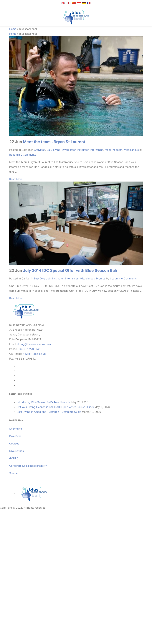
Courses (14, 443)
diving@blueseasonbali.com (34, 344)
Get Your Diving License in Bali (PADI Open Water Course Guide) (55, 406)
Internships (96, 149)
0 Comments (28, 154)
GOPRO (14, 458)
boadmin (14, 154)
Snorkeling (15, 428)
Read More (15, 179)
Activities (39, 149)
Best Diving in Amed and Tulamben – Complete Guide (49, 411)
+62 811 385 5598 (34, 353)
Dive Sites (15, 436)
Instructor (82, 149)
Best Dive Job (42, 278)
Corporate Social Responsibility (28, 465)
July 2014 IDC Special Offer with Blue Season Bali (70, 270)
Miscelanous (131, 149)
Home (12, 28)
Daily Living (53, 149)
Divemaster (68, 149)
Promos (100, 278)
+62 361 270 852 (28, 348)
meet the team (113, 149)
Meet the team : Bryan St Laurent (54, 141)
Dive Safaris (16, 450)
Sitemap (14, 473)
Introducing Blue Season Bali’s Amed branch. (44, 402)
